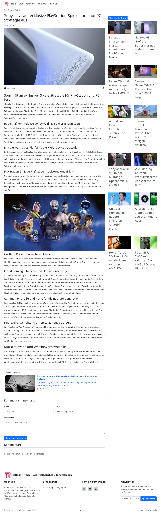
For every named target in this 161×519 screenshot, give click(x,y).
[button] (103, 88)
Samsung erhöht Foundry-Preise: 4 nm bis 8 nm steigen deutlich (143, 133)
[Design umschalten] (80, 511)
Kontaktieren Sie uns (48, 3)
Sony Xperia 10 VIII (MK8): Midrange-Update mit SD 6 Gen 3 (119, 177)
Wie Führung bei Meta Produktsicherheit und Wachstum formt (147, 177)
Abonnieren (150, 498)
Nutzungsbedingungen (55, 487)
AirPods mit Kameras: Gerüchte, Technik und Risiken (117, 129)
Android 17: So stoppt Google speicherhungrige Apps (147, 214)
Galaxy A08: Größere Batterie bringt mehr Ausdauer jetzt (145, 45)
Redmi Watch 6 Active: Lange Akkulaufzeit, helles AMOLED (119, 87)
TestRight (8, 10)
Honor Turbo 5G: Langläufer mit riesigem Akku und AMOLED (118, 260)
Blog (21, 3)
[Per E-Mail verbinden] (90, 489)
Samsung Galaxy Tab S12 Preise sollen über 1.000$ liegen (145, 89)
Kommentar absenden (16, 438)
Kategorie (30, 3)
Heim (14, 3)
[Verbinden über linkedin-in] (84, 489)
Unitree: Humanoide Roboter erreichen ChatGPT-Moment (117, 218)
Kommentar (9, 418)
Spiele (17, 10)
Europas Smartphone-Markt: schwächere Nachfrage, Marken (118, 47)
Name (6, 407)
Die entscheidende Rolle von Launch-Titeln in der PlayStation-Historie (67, 377)
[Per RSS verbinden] (96, 489)
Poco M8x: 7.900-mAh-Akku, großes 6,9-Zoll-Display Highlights (145, 260)
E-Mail (58, 407)
